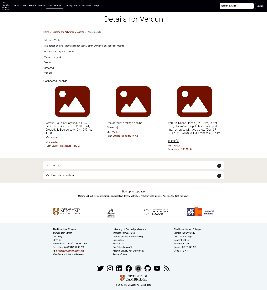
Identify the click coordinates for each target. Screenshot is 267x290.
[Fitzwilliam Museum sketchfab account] (138, 268)
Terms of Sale (120, 254)
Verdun (54, 142)
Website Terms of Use (124, 233)
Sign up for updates (134, 191)
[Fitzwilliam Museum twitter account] (100, 268)
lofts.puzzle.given (75, 254)
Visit (24, 5)
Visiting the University (184, 233)
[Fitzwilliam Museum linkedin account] (129, 268)
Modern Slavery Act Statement (128, 250)
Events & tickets (37, 5)
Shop (96, 5)
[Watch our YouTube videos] (157, 268)
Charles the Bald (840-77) (125, 135)
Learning (68, 5)
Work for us (118, 243)
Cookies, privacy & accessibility (128, 236)
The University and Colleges (187, 229)
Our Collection (54, 5)
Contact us (118, 240)
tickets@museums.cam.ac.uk (70, 250)
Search (260, 6)
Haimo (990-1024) (183, 149)
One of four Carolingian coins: (125, 123)
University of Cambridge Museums (129, 229)
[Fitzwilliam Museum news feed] (166, 268)
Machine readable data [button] (60, 175)
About (77, 5)
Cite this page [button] (54, 165)
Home (17, 5)
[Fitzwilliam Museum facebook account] (119, 268)
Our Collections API (122, 247)
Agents (80, 32)
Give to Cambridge (183, 236)
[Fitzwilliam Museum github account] (148, 268)
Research (87, 5)
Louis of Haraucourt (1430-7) (66, 146)
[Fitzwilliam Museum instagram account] (110, 268)
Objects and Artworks (63, 32)
